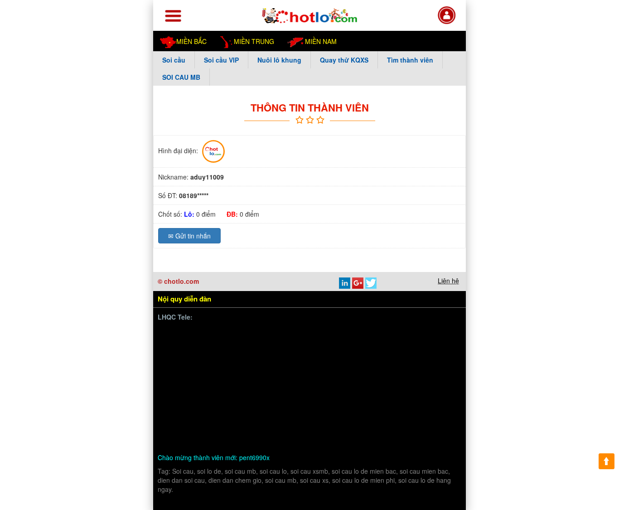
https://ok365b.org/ (390, 408)
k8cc (402, 429)
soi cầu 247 (285, 429)
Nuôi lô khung (279, 59)
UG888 (438, 344)
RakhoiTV (251, 397)
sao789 (415, 397)
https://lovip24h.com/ (200, 439)
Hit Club (231, 386)
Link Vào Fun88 (306, 375)
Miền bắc (191, 41)
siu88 (391, 397)
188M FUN (380, 354)
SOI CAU (378, 418)
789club (181, 344)
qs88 (342, 375)
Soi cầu (173, 59)
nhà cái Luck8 (422, 354)
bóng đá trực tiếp (288, 365)
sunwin (247, 365)
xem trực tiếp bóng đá (303, 397)
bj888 (206, 408)
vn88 (205, 333)
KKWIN (296, 418)
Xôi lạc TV (397, 365)
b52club (429, 418)
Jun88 (357, 386)
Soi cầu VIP (221, 59)
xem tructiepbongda (350, 333)
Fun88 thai (343, 354)
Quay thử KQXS (344, 59)
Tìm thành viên (410, 59)
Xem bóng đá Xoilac (348, 365)
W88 (382, 429)
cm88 (177, 375)
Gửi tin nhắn (189, 235)
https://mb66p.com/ (246, 333)
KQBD (432, 333)
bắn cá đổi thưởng (242, 354)
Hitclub (258, 386)
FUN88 (345, 344)
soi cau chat (282, 439)
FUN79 (296, 408)
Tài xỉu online (374, 375)
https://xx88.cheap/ (197, 418)
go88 (282, 354)
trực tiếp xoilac (393, 386)
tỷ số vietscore (420, 375)
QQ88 (240, 418)
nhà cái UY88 (189, 365)
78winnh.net (298, 333)
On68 (223, 365)
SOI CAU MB (181, 77)
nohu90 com (359, 397)
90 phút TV (401, 333)
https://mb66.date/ (251, 344)
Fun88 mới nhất (306, 344)
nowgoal (208, 429)
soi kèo (180, 429)
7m (353, 408)
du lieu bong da (191, 386)
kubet (335, 386)
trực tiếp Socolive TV (200, 397)
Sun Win (267, 418)
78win (425, 365)
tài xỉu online (244, 429)
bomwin (181, 333)
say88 (312, 386)
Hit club (249, 408)
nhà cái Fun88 (190, 354)
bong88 (209, 344)
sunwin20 (309, 354)
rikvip (405, 418)
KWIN (441, 397)
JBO (226, 408)
